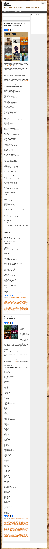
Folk (19, 297)
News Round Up (16, 298)
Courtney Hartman (15, 301)
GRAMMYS (7, 519)
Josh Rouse (11, 527)
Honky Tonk (24, 297)
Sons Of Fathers (6, 535)
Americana (11, 297)
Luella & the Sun (11, 529)
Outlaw (23, 519)
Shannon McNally (14, 307)
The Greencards (22, 537)
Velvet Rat (21, 311)
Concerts (19, 518)
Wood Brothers (23, 539)
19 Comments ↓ (18, 27)
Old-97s (14, 305)
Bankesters (25, 299)
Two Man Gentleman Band (19, 538)
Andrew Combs (8, 299)
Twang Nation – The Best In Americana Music (21, 7)
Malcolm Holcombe (23, 304)
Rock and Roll (26, 519)
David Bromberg (21, 523)
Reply (26, 539)
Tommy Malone (9, 538)
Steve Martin (10, 308)
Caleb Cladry (21, 300)
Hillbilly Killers (18, 525)
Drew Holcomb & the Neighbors (16, 524)
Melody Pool (7, 530)
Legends (5, 298)
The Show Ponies (15, 310)
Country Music (17, 297)
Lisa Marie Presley (6, 529)
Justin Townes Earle (21, 303)
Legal (11, 11)
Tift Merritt (24, 310)
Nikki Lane (11, 305)
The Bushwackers (6, 537)
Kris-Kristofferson (9, 304)
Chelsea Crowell (20, 522)
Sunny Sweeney (26, 308)
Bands (14, 297)
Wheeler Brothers (9, 539)
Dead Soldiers (9, 302)
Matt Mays (20, 529)
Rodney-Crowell (7, 306)
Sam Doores (5, 534)
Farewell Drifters (6, 525)
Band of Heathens (8, 521)
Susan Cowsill (26, 536)
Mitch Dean (7, 305)
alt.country (8, 297)
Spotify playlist (14, 361)
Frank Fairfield (14, 525)
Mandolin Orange (16, 529)
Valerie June (18, 311)
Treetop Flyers (14, 538)
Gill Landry (22, 302)
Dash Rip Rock (16, 523)
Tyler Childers (14, 311)
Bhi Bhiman (20, 521)
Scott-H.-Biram (10, 307)
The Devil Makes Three (16, 537)
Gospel (22, 297)
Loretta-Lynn (19, 304)
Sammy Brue (6, 307)
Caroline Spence (6, 301)
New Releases (12, 298)
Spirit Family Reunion (11, 535)
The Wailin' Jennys (20, 310)
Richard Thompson (6, 533)
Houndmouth (26, 525)
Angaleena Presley (13, 299)
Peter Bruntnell (8, 532)
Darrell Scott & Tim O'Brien (10, 523)
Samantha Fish (25, 306)
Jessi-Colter (16, 303)
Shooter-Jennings (25, 534)
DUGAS (22, 524)
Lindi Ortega (26, 528)
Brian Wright (15, 522)
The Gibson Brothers (24, 309)
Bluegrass (16, 518)
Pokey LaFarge (16, 532)
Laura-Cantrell (16, 528)
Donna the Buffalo (9, 524)
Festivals (26, 518)
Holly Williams (23, 525)
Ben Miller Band (16, 521)
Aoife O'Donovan (18, 520)
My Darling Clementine (18, 530)
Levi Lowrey (22, 528)
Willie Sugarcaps (14, 539)
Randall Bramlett (20, 532)
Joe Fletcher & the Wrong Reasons (18, 526)
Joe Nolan (25, 526)
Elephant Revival (25, 524)
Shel (22, 534)
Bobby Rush (7, 522)
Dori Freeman (18, 302)
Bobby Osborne (6, 300)
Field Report (10, 525)
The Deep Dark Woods (13, 309)
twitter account (26, 80)
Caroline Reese (25, 300)
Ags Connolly (23, 298)
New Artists (8, 298)
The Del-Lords (11, 537)
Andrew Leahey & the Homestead (10, 520)
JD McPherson (13, 303)
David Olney (25, 301)
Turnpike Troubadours (9, 311)
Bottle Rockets (12, 522)
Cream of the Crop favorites (8, 65)
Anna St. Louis (18, 299)
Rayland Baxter (25, 532)
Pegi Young (19, 305)
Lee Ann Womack (14, 304)
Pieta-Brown (23, 305)
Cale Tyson (17, 300)
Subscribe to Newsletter (17, 11)
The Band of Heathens (7, 309)
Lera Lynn (19, 528)
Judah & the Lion (20, 527)
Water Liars (5, 539)
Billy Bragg (23, 521)
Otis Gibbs (16, 305)
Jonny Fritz (8, 527)
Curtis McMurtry (21, 301)
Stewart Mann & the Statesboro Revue (14, 536)
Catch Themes (44, 544)
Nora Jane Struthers (18, 531)
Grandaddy (25, 302)
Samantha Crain (20, 306)
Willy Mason (19, 539)
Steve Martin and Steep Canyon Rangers (18, 308)
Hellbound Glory (8, 303)
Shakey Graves (14, 534)
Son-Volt (7, 308)
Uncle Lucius (25, 538)
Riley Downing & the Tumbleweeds (14, 533)
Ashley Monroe (22, 520)
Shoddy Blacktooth (22, 307)
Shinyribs (18, 307)
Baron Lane (13, 27)
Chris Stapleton (11, 301)
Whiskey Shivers (25, 311)
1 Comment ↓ (17, 320)
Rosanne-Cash (21, 533)
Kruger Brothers (11, 528)
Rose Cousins (16, 306)
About (8, 11)
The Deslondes (19, 309)
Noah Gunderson (12, 531)
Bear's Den (12, 521)
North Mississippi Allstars (24, 531)
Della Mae (5, 524)
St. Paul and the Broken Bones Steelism (20, 535)
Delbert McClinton (13, 302)
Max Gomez (23, 529)
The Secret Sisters (10, 310)
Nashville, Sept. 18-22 (21, 364)
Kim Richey (7, 528)
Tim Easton (5, 538)
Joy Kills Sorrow (16, 527)
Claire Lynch (24, 522)
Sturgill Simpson (21, 536)
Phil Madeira (11, 532)
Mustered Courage (12, 530)
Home (5, 11)
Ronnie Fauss (12, 306)
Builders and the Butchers (12, 300)
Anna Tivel (21, 299)
